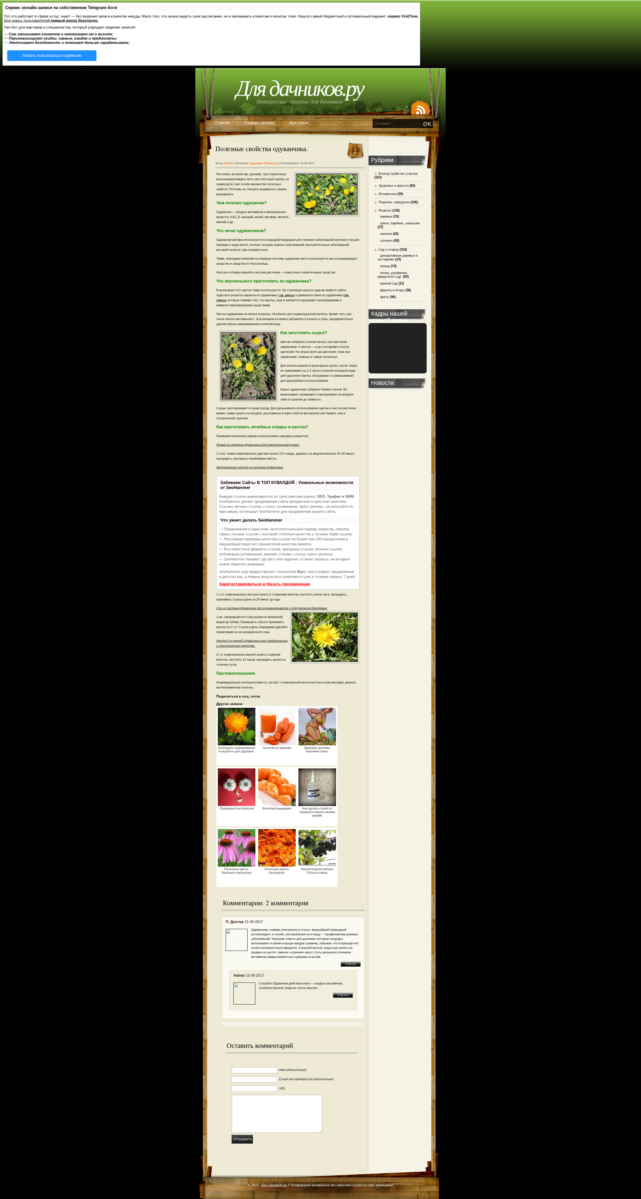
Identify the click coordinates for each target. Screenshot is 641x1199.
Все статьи (298, 123)
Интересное (387, 194)
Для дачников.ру (299, 88)
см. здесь (286, 295)
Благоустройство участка (398, 173)
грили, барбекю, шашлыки (400, 223)
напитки (386, 234)
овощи (385, 266)
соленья (386, 240)
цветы (384, 297)
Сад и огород (389, 249)
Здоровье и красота (264, 163)
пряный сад (389, 283)
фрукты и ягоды (392, 290)
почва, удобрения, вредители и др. (393, 274)
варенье (386, 216)
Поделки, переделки (394, 202)
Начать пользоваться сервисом (52, 55)
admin (239, 975)
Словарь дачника (259, 123)
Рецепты (385, 210)
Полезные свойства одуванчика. (261, 148)
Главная (222, 123)
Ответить (351, 964)
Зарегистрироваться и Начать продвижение (264, 584)
